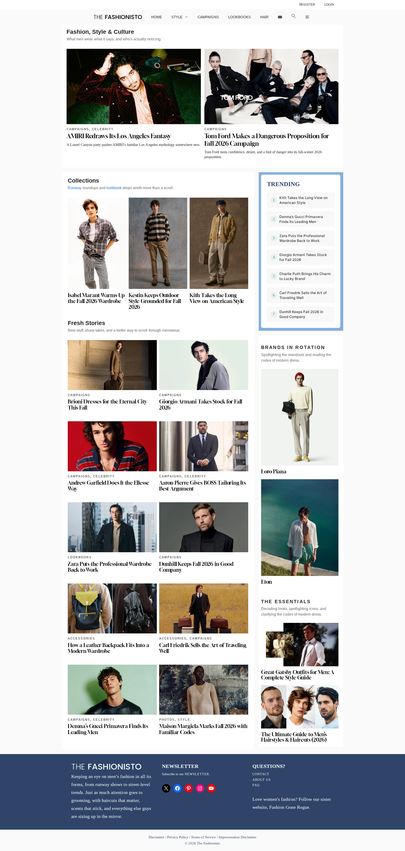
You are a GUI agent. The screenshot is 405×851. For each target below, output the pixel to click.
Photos (167, 719)
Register (307, 4)
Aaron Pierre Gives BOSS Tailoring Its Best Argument (202, 486)
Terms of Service (203, 837)
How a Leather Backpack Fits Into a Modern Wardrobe (108, 648)
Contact (260, 774)
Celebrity (102, 129)
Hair (264, 17)
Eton (266, 582)
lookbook (114, 188)
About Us (261, 780)
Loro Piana (273, 471)
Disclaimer (157, 837)
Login (329, 4)
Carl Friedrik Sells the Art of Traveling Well (202, 648)
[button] (294, 17)
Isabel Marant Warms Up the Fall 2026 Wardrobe (96, 298)
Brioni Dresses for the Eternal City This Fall (107, 404)
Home (156, 17)
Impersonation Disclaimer (237, 837)
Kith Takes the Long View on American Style (217, 298)
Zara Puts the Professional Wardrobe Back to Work (110, 567)
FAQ (255, 785)
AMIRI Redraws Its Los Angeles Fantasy (119, 136)
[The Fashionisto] (117, 17)
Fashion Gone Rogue (289, 807)
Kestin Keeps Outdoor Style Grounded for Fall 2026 (155, 301)
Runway (75, 188)
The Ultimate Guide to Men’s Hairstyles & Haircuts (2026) (294, 737)
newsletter (197, 774)
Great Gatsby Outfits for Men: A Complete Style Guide (297, 675)
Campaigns (208, 17)
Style (176, 17)
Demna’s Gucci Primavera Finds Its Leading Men (108, 729)
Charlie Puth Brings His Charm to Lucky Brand (305, 276)
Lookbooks (239, 17)
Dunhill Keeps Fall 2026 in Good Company (196, 567)
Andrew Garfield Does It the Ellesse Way (108, 486)
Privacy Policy (177, 837)
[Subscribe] (280, 17)
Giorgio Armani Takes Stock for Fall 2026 (200, 404)
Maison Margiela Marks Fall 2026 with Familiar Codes (203, 729)
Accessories (81, 638)
